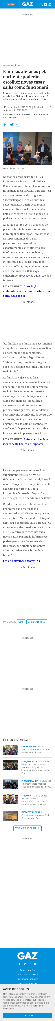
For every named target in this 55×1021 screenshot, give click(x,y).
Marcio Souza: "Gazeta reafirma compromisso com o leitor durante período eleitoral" (34, 800)
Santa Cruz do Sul (37, 621)
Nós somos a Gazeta (27, 974)
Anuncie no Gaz (27, 969)
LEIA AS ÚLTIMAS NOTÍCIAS (21, 561)
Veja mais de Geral (26, 828)
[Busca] (41, 4)
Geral (21, 621)
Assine (11, 4)
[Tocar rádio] (45, 4)
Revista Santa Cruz (27, 983)
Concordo (27, 1015)
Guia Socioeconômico (27, 978)
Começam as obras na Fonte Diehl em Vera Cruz (35, 815)
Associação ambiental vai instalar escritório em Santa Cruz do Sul (26, 291)
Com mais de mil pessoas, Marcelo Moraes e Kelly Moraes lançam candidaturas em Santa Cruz (36, 767)
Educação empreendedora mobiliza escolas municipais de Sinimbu (36, 783)
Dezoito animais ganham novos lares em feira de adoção (35, 749)
